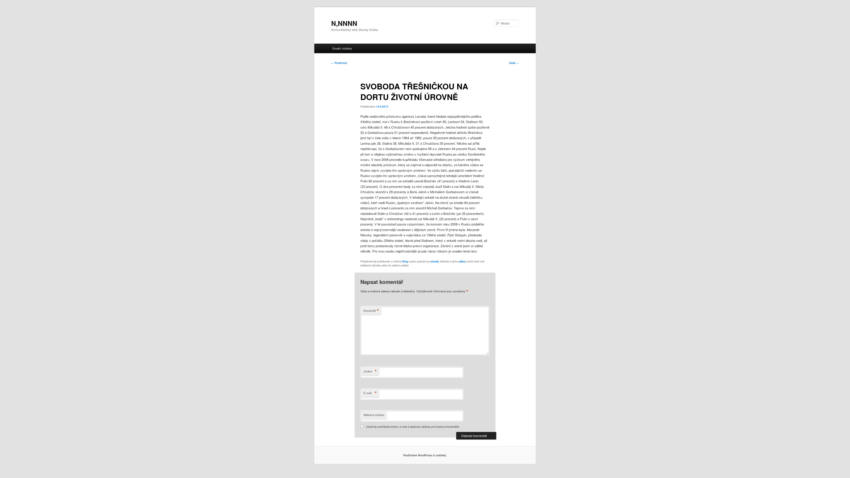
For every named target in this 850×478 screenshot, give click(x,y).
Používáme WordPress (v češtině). (425, 455)
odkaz (462, 261)
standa (434, 261)
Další (514, 63)
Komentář (371, 310)
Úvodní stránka (342, 48)
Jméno (370, 371)
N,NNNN (344, 23)
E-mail (370, 393)
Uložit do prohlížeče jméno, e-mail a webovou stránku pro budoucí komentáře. (413, 426)
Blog (405, 261)
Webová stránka (373, 415)
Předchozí (339, 63)
